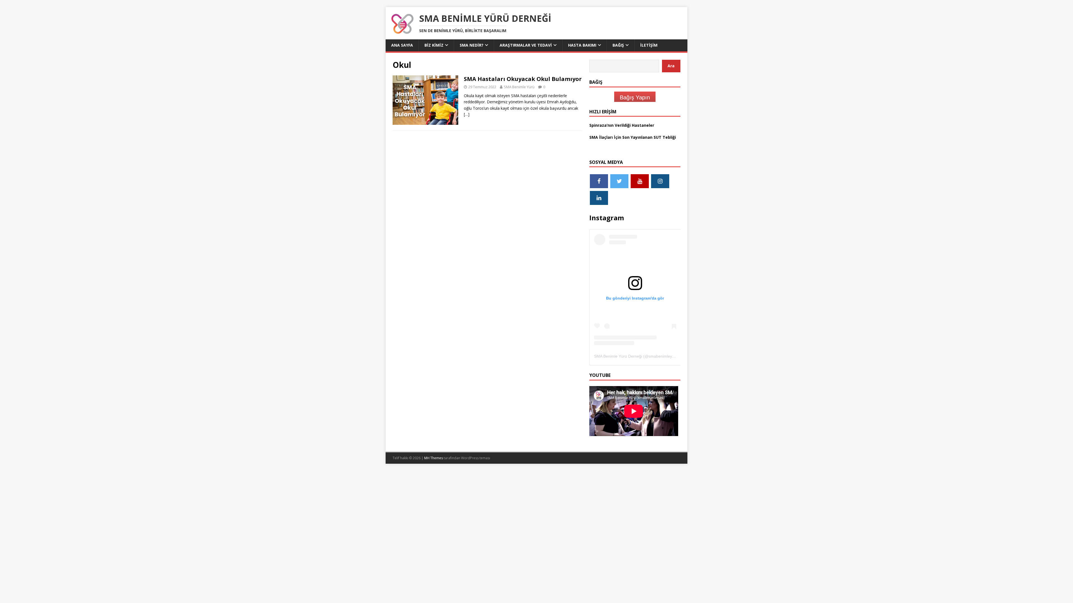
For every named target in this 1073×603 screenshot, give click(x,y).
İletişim (648, 45)
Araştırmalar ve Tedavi (526, 45)
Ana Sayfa (402, 45)
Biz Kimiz (433, 45)
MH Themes (433, 458)
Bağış (618, 45)
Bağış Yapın (635, 97)
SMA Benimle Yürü (519, 86)
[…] (466, 114)
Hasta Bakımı (582, 45)
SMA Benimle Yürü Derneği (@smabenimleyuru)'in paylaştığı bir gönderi (657, 356)
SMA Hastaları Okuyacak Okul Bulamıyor (523, 79)
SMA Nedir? (471, 45)
